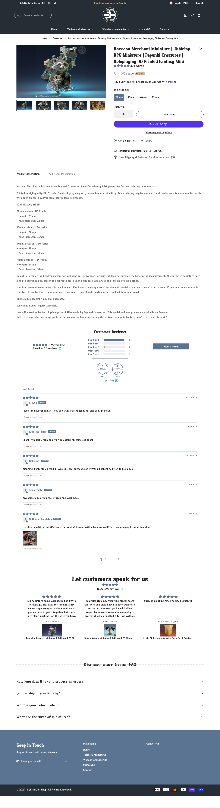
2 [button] (106, 559)
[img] (30, 397)
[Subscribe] (63, 761)
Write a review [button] (171, 346)
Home (54, 29)
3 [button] (110, 559)
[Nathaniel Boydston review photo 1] (30, 538)
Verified (109, 380)
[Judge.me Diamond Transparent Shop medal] (118, 369)
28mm (119, 97)
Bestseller (57, 38)
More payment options (159, 132)
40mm (143, 97)
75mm (155, 97)
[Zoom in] (100, 51)
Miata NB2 (144, 29)
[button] (199, 15)
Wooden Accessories (114, 29)
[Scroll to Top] (214, 791)
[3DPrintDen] (110, 15)
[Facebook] (43, 3)
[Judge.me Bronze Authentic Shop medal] (103, 369)
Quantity (119, 107)
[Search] (18, 15)
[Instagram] (49, 3)
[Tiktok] (55, 3)
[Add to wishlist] (200, 48)
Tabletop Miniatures (78, 29)
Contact (164, 29)
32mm (131, 97)
